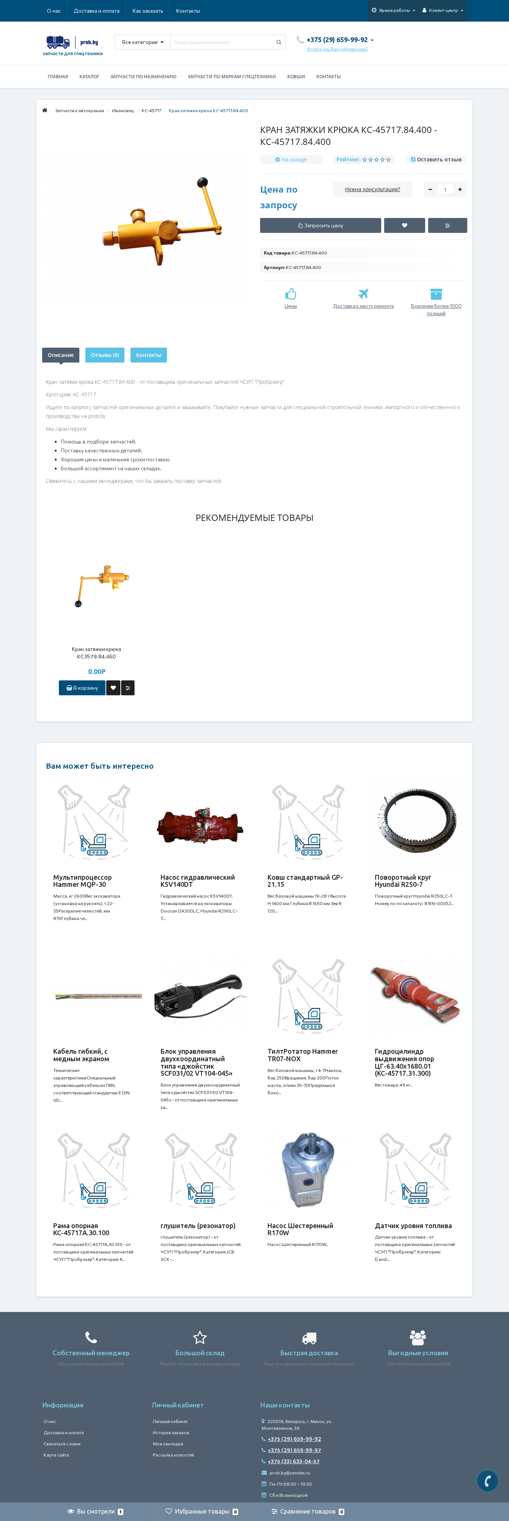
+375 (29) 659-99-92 (294, 1439)
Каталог (89, 76)
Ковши (296, 76)
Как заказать (148, 10)
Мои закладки (168, 1443)
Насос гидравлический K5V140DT (198, 880)
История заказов (171, 1432)
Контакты (188, 10)
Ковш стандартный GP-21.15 (305, 880)
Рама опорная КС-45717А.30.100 (81, 1229)
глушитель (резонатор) (198, 1225)
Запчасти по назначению (143, 76)
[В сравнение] (128, 687)
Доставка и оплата (97, 10)
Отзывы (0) (105, 354)
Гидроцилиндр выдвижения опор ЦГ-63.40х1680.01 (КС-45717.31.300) (404, 1062)
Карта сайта (56, 1454)
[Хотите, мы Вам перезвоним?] (488, 1481)
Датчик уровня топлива (413, 1225)
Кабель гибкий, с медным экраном (81, 1054)
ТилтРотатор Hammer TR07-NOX (303, 1054)
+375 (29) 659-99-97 (294, 1450)
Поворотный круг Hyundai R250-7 (403, 880)
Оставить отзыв (439, 159)
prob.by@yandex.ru (289, 1472)
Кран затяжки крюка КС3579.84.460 (96, 653)
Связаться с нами (62, 1443)
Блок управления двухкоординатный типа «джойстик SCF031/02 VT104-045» (197, 1062)
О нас (54, 10)
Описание (61, 354)
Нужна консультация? (372, 189)
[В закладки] (113, 687)
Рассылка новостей (173, 1454)
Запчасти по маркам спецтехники (232, 76)
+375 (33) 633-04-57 (294, 1461)
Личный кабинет (170, 1421)
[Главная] (44, 110)
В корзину (85, 687)
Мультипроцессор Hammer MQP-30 (82, 880)
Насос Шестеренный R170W (300, 1229)
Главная (58, 76)
